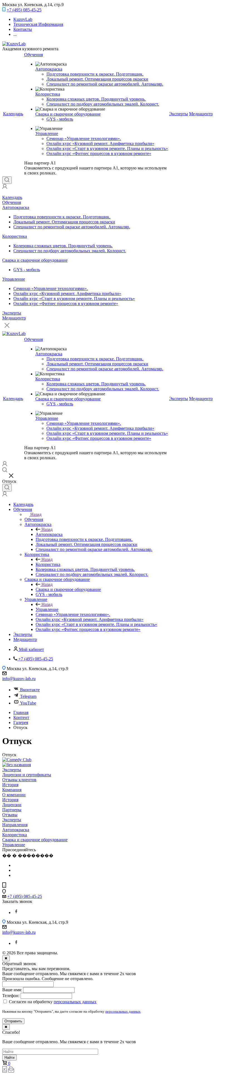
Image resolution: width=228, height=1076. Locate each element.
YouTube (28, 703)
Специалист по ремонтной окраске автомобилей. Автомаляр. (104, 84)
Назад (35, 514)
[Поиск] (7, 180)
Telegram (28, 696)
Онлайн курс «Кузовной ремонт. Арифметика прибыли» (100, 143)
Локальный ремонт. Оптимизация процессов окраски (97, 79)
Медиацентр (201, 113)
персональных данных (123, 1011)
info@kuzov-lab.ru (19, 678)
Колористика (47, 94)
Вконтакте (30, 689)
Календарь (13, 113)
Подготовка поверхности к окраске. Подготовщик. (94, 74)
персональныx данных (75, 1001)
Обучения (33, 54)
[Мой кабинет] (4, 187)
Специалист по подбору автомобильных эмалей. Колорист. (102, 104)
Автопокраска (48, 69)
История (10, 784)
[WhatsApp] (16, 912)
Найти (9, 1057)
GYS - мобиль (59, 119)
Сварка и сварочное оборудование (68, 114)
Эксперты (178, 113)
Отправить (13, 1021)
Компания (11, 789)
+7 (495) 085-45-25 (24, 10)
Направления (15, 824)
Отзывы (10, 814)
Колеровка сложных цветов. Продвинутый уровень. (96, 99)
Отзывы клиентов (19, 779)
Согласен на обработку (52, 1001)
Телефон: (10, 995)
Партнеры (11, 809)
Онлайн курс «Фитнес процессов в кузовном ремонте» (98, 153)
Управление (46, 133)
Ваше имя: (12, 989)
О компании (14, 794)
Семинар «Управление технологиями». (83, 138)
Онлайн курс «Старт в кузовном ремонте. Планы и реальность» (107, 148)
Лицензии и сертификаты (26, 774)
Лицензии (11, 804)
